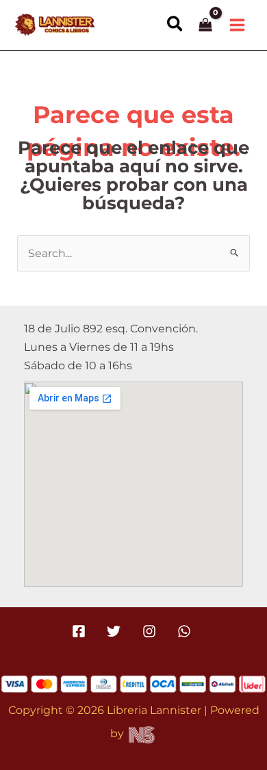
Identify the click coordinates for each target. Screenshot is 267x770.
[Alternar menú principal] (236, 24)
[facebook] (81, 631)
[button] (175, 24)
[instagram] (151, 631)
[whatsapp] (186, 631)
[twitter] (116, 631)
